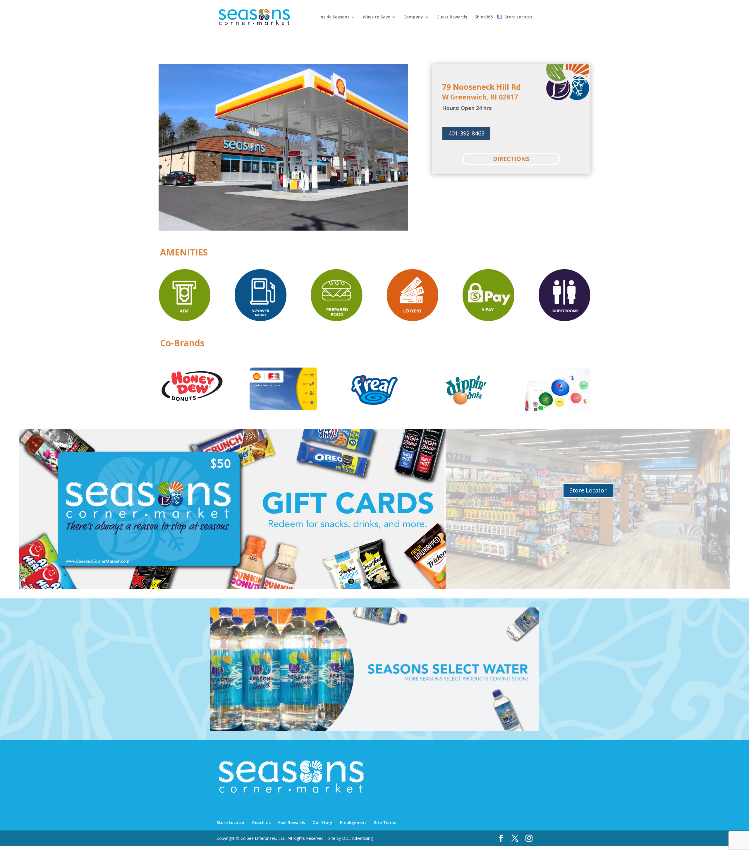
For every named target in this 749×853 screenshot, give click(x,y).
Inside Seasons (334, 17)
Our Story (322, 822)
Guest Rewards (452, 17)
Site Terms (385, 822)
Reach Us (261, 822)
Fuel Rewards (291, 822)
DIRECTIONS (511, 159)
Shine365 (484, 17)
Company (413, 17)
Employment (353, 822)
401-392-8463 (466, 133)
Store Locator (518, 17)
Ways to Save (376, 17)
